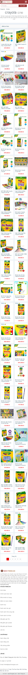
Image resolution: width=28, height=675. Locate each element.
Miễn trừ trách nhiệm (6, 601)
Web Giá (2, 670)
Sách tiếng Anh (4, 642)
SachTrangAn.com (12, 673)
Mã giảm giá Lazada (6, 622)
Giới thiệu (3, 590)
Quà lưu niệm (4, 649)
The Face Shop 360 (17, 669)
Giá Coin (7, 670)
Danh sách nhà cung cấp (7, 612)
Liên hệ (2, 630)
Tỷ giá (9, 669)
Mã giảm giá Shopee (6, 626)
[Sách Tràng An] (7, 570)
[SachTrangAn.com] (8, 1)
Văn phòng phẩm (5, 645)
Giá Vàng (24, 669)
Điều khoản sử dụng (6, 597)
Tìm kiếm (22, 6)
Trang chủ (2, 9)
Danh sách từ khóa (5, 615)
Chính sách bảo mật (6, 594)
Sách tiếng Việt (4, 638)
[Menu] (26, 2)
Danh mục (3, 604)
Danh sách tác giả (5, 608)
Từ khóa (8, 9)
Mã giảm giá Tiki (5, 619)
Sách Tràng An (21, 673)
